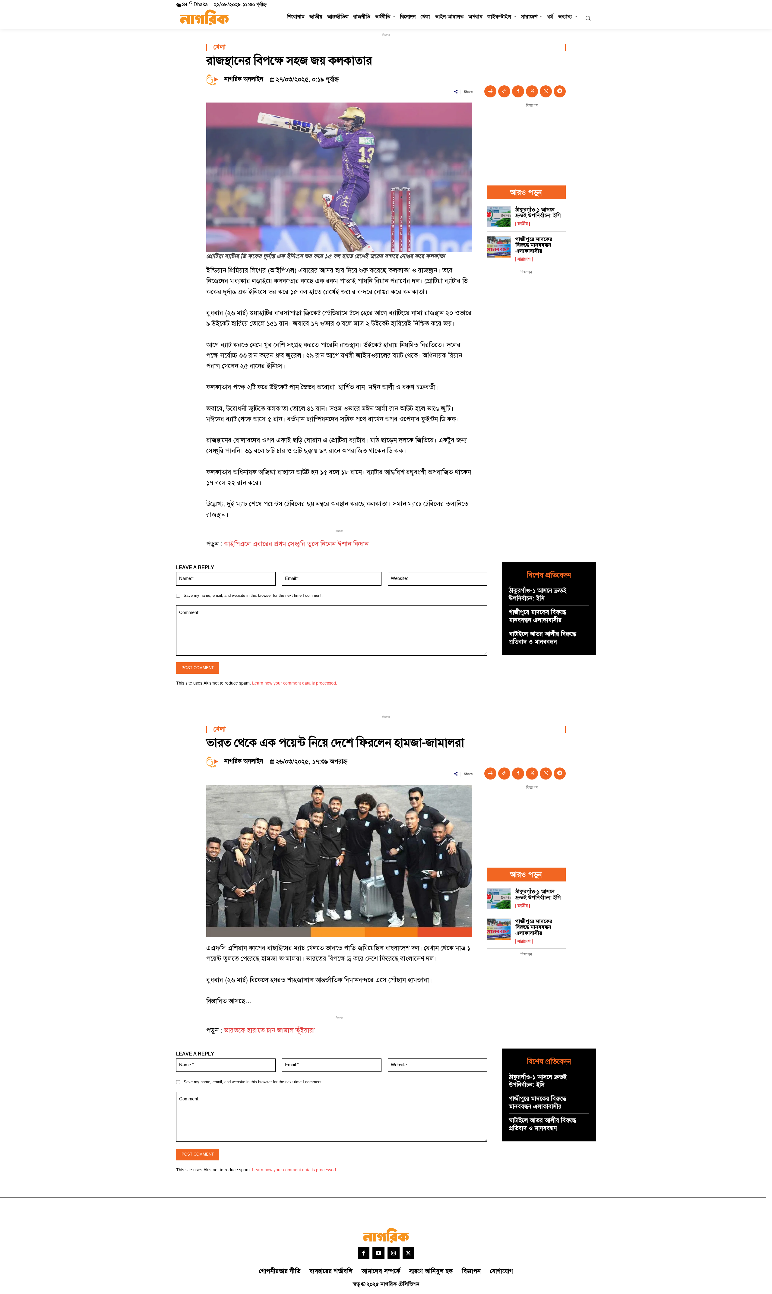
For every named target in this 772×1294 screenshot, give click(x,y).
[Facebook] (518, 91)
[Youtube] (378, 1253)
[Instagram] (394, 1253)
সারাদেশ (523, 259)
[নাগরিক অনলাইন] (213, 79)
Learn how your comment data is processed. (294, 683)
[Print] (490, 91)
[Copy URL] (504, 91)
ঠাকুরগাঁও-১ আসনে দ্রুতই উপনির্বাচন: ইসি (538, 213)
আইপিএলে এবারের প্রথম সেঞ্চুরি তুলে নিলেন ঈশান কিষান (296, 544)
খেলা (220, 47)
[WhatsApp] (546, 91)
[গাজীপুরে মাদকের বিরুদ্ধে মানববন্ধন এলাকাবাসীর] (499, 247)
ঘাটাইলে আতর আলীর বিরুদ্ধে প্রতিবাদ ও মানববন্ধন (542, 638)
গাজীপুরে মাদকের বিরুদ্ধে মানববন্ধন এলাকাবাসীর (533, 245)
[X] (532, 91)
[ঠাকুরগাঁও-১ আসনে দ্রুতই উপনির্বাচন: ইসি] (499, 216)
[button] (588, 18)
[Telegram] (560, 91)
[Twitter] (409, 1253)
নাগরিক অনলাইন (243, 79)
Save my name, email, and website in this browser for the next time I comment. (253, 595)
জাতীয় (522, 224)
